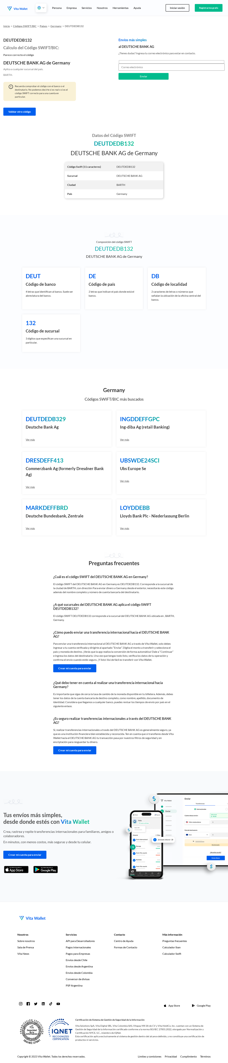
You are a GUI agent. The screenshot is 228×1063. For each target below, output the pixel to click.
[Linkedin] (43, 1003)
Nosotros (102, 7)
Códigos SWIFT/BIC (25, 26)
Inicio (6, 26)
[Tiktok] (50, 1003)
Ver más (30, 439)
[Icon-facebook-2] (28, 1003)
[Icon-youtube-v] (58, 1003)
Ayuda (137, 7)
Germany (56, 26)
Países (43, 26)
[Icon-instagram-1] (20, 1003)
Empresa (72, 7)
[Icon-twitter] (35, 1003)
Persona (57, 7)
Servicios (87, 7)
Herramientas (121, 7)
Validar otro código (19, 111)
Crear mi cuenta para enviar (74, 668)
